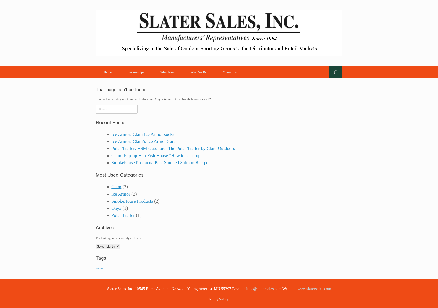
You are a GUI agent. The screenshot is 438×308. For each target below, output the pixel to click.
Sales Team (167, 72)
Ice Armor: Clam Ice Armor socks (142, 134)
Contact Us (230, 72)
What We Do (198, 72)
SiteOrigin (224, 299)
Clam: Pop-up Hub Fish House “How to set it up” (157, 155)
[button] (335, 72)
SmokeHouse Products (132, 201)
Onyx (116, 208)
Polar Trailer (123, 215)
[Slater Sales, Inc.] (219, 33)
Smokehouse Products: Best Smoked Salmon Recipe (159, 162)
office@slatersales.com (263, 289)
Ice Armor (120, 194)
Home (108, 72)
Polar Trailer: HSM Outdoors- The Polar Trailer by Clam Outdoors (173, 148)
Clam (116, 186)
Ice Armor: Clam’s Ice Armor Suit (143, 141)
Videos (99, 268)
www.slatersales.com (314, 289)
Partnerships (136, 72)
